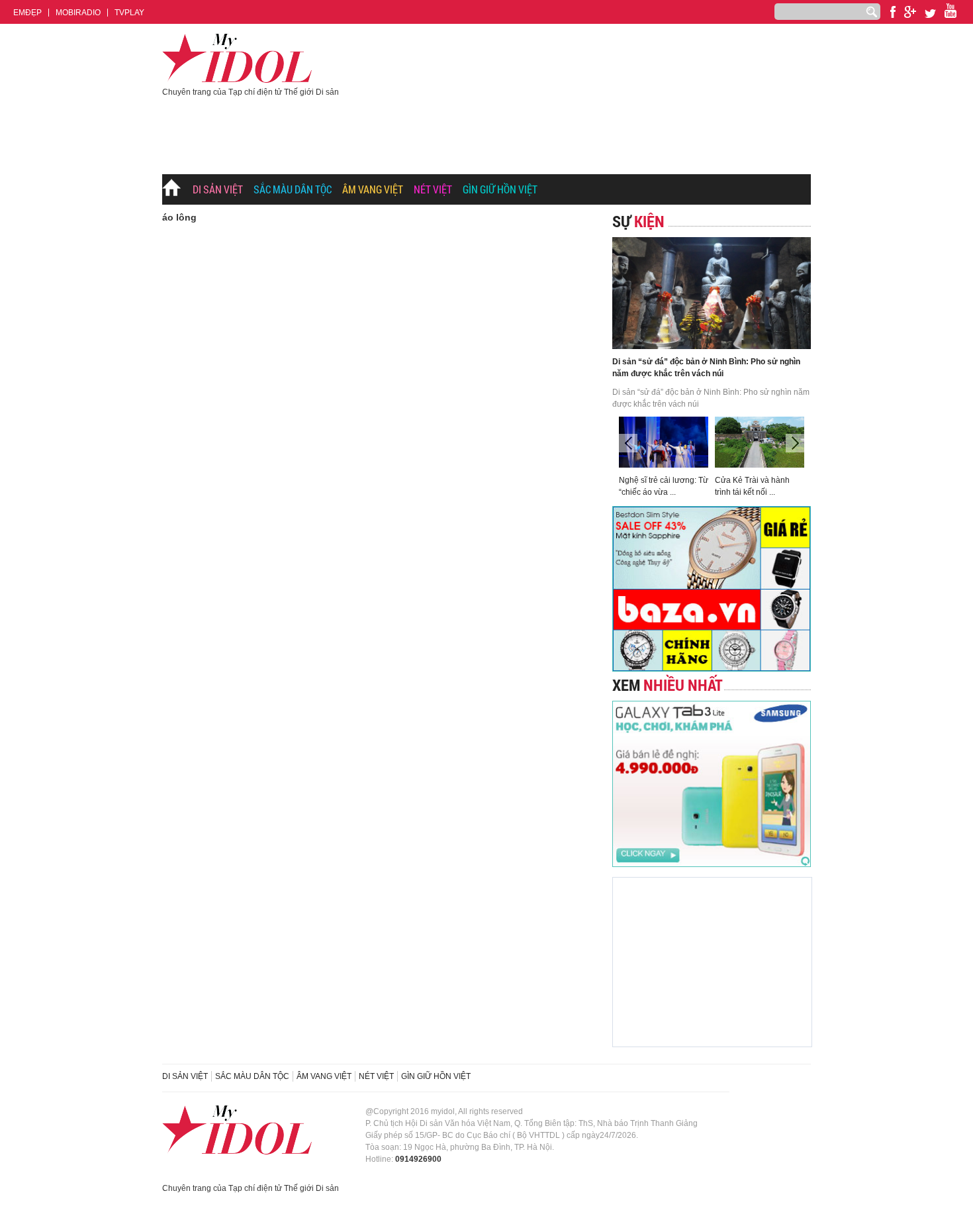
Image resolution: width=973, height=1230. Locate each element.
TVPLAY (129, 12)
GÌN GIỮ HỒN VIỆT (500, 189)
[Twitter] (930, 13)
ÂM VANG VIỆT (372, 189)
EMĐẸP (27, 12)
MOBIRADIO (78, 12)
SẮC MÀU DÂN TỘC (293, 189)
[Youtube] (910, 12)
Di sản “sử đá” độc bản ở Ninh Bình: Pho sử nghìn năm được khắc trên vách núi (706, 367)
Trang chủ (172, 190)
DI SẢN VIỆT (218, 189)
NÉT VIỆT (433, 189)
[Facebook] (893, 12)
